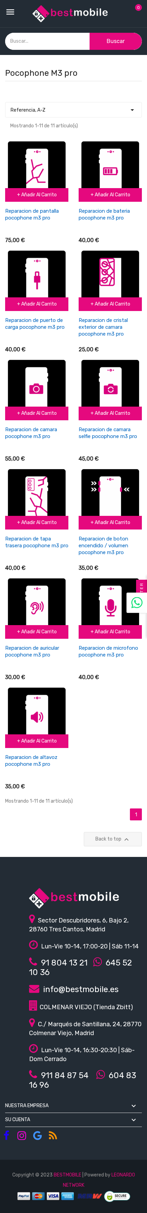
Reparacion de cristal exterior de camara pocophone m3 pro (103, 327)
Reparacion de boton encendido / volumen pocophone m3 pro (103, 545)
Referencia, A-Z (73, 110)
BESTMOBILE (67, 1175)
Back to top (113, 839)
